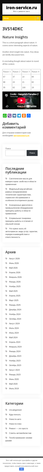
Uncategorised (15, 410)
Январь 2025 (15, 305)
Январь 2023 (15, 375)
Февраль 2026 (15, 277)
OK (21, 469)
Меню (6, 18)
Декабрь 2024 (15, 310)
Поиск (8, 149)
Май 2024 (13, 337)
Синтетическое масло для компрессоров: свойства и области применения (20, 181)
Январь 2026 (15, 282)
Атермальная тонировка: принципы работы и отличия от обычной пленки (19, 221)
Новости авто (15, 419)
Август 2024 (14, 324)
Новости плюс (15, 424)
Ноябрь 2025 (15, 286)
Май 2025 (13, 291)
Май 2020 (13, 384)
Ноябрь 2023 (15, 361)
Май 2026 (13, 268)
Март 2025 (13, 300)
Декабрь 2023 (15, 356)
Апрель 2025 (14, 296)
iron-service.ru (21, 7)
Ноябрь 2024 (15, 314)
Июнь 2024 (14, 333)
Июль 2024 (14, 328)
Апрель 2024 (14, 342)
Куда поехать (15, 415)
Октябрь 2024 (15, 319)
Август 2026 (14, 259)
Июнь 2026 (14, 263)
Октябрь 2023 (15, 365)
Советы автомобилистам (20, 433)
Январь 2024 (15, 351)
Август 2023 (14, 370)
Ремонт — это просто (18, 429)
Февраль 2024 (15, 347)
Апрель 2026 (14, 273)
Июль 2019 (14, 389)
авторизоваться (21, 136)
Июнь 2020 (14, 379)
